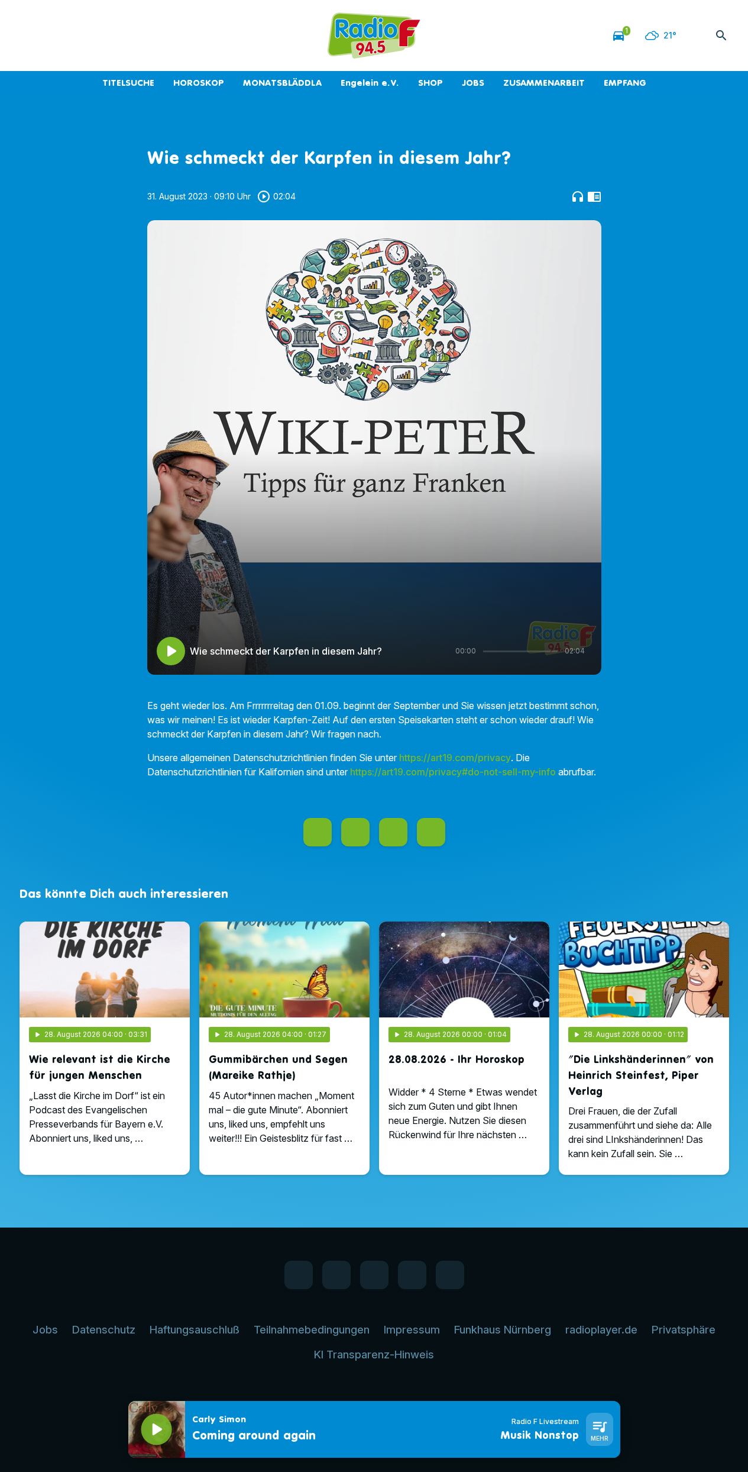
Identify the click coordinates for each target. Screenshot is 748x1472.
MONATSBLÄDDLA (282, 83)
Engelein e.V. (370, 83)
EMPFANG (625, 83)
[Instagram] (78, 35)
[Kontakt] (126, 35)
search (721, 35)
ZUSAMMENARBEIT (544, 83)
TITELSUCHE (128, 83)
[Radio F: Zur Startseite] (374, 35)
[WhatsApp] (55, 35)
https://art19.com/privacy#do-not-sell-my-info (453, 772)
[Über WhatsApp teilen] (393, 832)
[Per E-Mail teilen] (431, 832)
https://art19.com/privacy (455, 758)
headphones (578, 196)
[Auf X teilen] (355, 832)
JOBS (473, 83)
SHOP (430, 83)
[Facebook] (31, 35)
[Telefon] (102, 35)
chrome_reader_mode (594, 196)
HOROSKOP (198, 83)
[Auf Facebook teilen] (317, 832)
